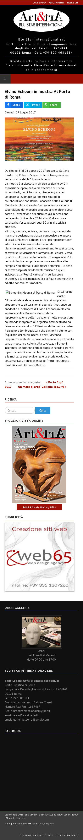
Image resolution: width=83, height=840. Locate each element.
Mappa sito (72, 835)
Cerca (42, 410)
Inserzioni (72, 2)
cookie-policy (55, 835)
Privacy (39, 835)
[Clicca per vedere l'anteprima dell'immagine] (39, 139)
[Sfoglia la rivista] (39, 464)
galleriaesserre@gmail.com (31, 719)
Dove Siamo (39, 2)
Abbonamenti (56, 2)
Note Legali (25, 835)
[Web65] (39, 556)
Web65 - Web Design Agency (39, 823)
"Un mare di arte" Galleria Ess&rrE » (42, 387)
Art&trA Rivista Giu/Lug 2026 (39, 507)
